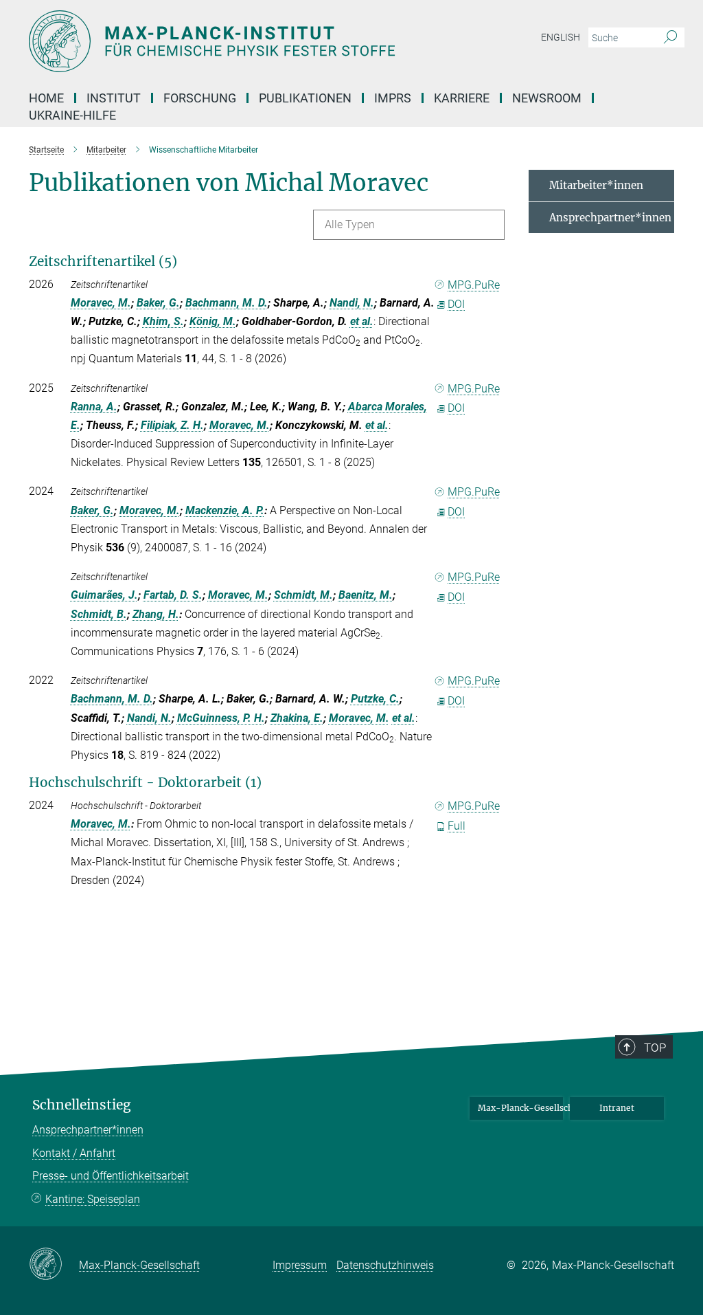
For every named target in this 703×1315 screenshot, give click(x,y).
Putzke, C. (375, 698)
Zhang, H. (155, 614)
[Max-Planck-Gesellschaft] (54, 1264)
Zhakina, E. (296, 718)
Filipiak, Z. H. (172, 425)
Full (456, 825)
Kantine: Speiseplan (92, 1199)
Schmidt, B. (99, 614)
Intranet (616, 1108)
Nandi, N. (352, 302)
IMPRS (392, 98)
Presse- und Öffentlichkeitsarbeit (110, 1175)
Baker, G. (158, 302)
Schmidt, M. (303, 594)
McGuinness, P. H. (221, 718)
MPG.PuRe (474, 284)
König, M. (212, 321)
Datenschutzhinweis (385, 1265)
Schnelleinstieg (81, 1105)
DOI (456, 304)
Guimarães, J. (104, 594)
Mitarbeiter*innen (596, 185)
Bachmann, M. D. (226, 302)
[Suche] (670, 37)
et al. (361, 321)
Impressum (300, 1265)
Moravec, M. (101, 302)
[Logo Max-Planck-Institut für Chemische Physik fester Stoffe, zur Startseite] (286, 41)
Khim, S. (163, 321)
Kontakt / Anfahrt (73, 1153)
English (560, 37)
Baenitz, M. (365, 594)
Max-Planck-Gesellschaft (521, 1108)
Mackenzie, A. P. (224, 510)
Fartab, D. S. (173, 594)
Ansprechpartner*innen (610, 217)
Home (46, 98)
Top (655, 1047)
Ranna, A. (94, 406)
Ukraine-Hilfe (72, 115)
